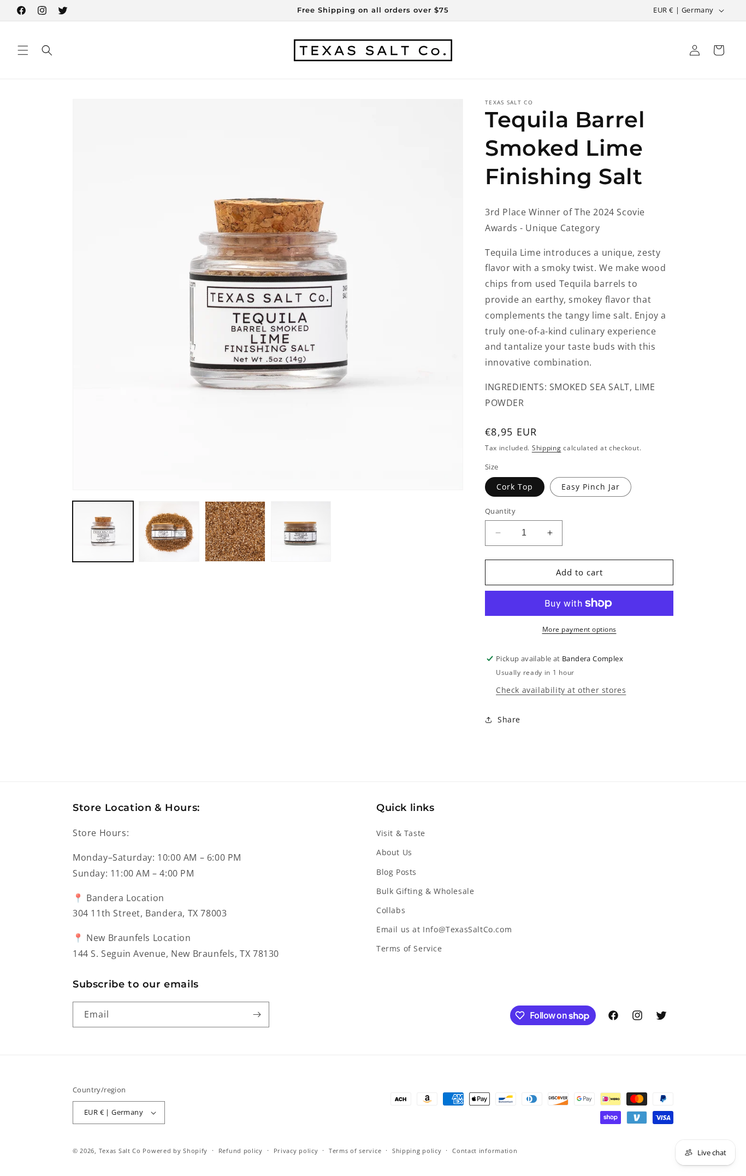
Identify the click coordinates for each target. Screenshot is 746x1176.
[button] (23, 50)
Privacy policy (296, 1150)
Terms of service (355, 1150)
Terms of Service (409, 948)
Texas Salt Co (120, 1150)
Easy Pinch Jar (590, 486)
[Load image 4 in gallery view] (301, 531)
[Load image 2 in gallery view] (169, 531)
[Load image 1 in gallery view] (103, 531)
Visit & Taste (400, 833)
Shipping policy (417, 1150)
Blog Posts (396, 872)
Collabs (390, 910)
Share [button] (509, 719)
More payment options (579, 629)
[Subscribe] (257, 1014)
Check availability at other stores (561, 690)
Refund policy (240, 1150)
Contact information (484, 1150)
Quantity (500, 511)
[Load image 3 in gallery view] (235, 531)
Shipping (546, 447)
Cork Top (514, 486)
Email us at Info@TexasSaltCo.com (444, 929)
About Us (394, 852)
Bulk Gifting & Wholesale (425, 891)
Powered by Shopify (175, 1150)
